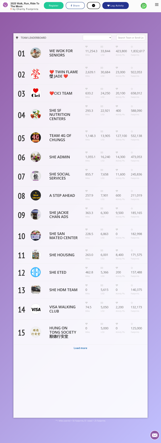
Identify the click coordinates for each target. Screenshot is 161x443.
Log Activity (117, 5)
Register (53, 5)
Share (76, 5)
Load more (80, 348)
